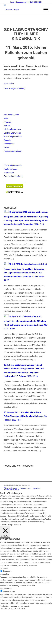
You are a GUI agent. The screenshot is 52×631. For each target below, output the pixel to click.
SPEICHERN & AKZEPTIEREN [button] (12, 608)
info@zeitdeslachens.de (18, 2)
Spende (7, 140)
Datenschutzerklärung (13, 176)
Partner (7, 125)
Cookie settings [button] (7, 524)
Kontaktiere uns (10, 168)
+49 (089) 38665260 (35, 2)
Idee (6, 118)
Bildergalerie (9, 143)
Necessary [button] (4, 568)
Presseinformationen (13, 150)
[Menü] (44, 9)
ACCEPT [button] (17, 524)
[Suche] (38, 9)
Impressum (9, 172)
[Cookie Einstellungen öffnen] (20, 629)
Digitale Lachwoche (12, 132)
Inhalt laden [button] (9, 83)
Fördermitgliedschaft (13, 136)
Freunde (7, 121)
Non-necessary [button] (6, 588)
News (6, 147)
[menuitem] (38, 9)
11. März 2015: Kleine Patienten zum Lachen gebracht (26, 52)
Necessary (7, 571)
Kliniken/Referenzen (12, 129)
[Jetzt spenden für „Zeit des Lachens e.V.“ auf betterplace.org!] (14, 194)
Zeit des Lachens (11, 114)
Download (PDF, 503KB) (14, 88)
